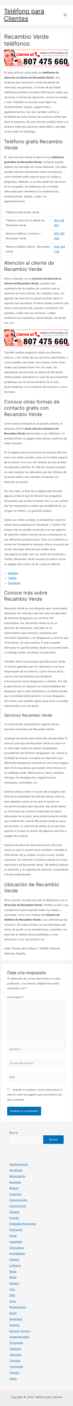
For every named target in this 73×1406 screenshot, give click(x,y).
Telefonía (15, 1348)
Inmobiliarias (17, 1253)
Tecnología (16, 1342)
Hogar (13, 1235)
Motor (13, 1277)
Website (13, 573)
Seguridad (15, 1319)
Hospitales (15, 1241)
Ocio (12, 1289)
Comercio (15, 1194)
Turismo (14, 1372)
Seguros (14, 1325)
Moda (12, 1271)
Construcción (17, 1205)
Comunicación (18, 1199)
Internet (14, 1259)
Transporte (16, 1366)
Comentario (15, 997)
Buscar (13, 1132)
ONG (12, 1295)
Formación (15, 1229)
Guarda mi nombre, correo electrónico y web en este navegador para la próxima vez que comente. (34, 1094)
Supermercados (19, 1336)
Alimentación (17, 1176)
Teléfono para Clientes (24, 14)
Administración (18, 1164)
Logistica (15, 1265)
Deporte (14, 1211)
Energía (14, 1217)
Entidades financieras (22, 1223)
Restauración (17, 1307)
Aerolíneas (15, 1170)
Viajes (13, 1378)
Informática (16, 1247)
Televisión (15, 1354)
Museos (14, 1283)
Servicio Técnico (19, 1331)
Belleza (13, 1188)
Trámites (14, 1360)
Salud (12, 1313)
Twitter (12, 578)
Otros (12, 1301)
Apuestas (15, 1182)
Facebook (14, 583)
